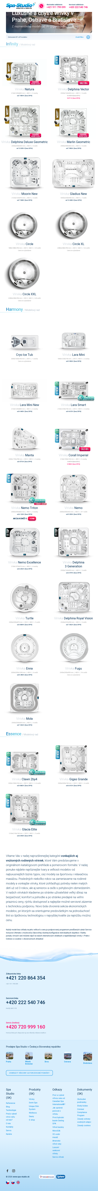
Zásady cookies (84, 1125)
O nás (8, 1123)
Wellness (33, 1113)
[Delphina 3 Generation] (73, 542)
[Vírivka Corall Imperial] (73, 435)
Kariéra (9, 1134)
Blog (8, 1107)
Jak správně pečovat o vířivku (57, 1111)
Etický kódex (82, 1106)
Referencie (10, 1103)
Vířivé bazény (58, 1127)
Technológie (11, 1110)
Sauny (31, 1116)
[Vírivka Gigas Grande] (73, 759)
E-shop (32, 1120)
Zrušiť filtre (79, 37)
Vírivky (32, 1099)
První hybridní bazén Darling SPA (58, 1120)
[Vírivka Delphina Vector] (73, 69)
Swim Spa (33, 1103)
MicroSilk (56, 1131)
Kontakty (9, 1127)
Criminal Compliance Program (82, 1112)
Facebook (7, 1170)
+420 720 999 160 (25, 1027)
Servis (8, 1130)
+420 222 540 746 (78, 6)
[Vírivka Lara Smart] (73, 385)
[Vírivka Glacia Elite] (24, 809)
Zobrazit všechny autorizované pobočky (29, 1073)
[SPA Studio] (21, 6)
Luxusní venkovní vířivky (56, 1150)
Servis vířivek (58, 1157)
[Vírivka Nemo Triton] (24, 488)
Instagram (13, 1170)
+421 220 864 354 (25, 978)
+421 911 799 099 (56, 6)
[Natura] (24, 69)
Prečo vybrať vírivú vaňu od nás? (11, 1117)
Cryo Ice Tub (24, 354)
